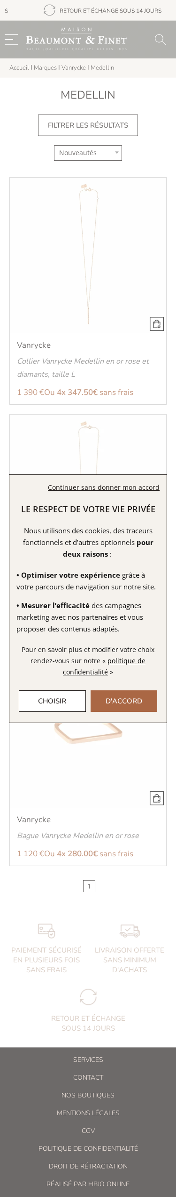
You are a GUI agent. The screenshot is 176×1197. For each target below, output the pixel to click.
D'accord (124, 701)
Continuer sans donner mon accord (104, 487)
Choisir (52, 701)
